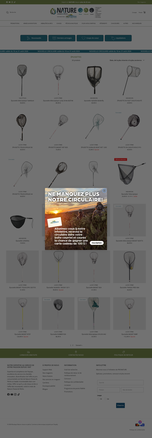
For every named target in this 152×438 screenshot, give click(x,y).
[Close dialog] (104, 190)
